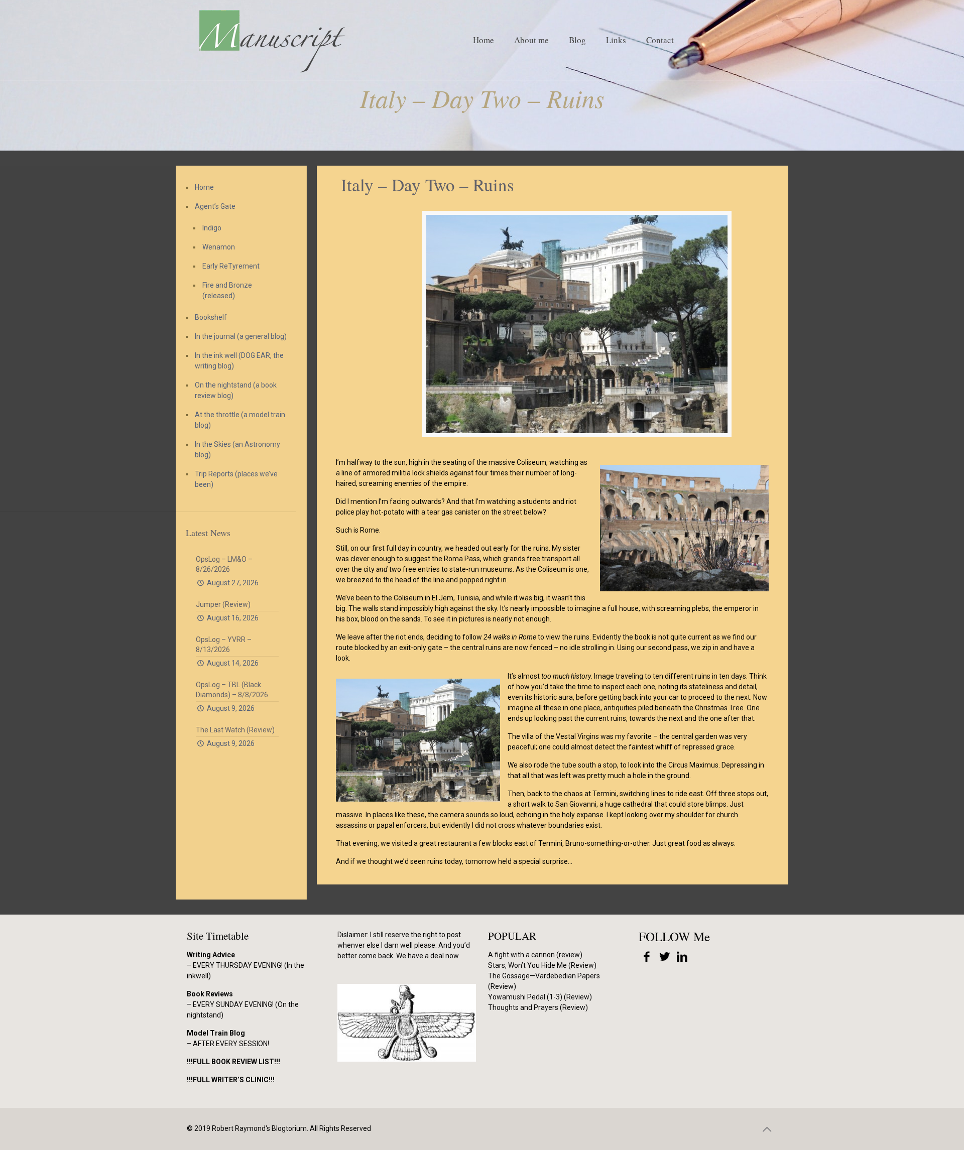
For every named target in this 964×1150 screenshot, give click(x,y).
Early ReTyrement (231, 266)
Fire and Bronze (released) (227, 290)
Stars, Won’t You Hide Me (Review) (542, 965)
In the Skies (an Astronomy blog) (237, 449)
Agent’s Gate (215, 206)
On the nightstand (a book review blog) (236, 390)
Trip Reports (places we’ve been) (236, 479)
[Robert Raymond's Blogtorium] (271, 40)
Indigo (211, 228)
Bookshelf (211, 317)
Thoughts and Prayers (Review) (538, 1007)
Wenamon (218, 247)
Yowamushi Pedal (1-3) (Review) (540, 997)
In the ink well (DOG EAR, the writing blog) (239, 360)
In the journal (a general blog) (241, 336)
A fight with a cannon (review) (535, 955)
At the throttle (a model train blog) (240, 420)
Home (204, 187)
